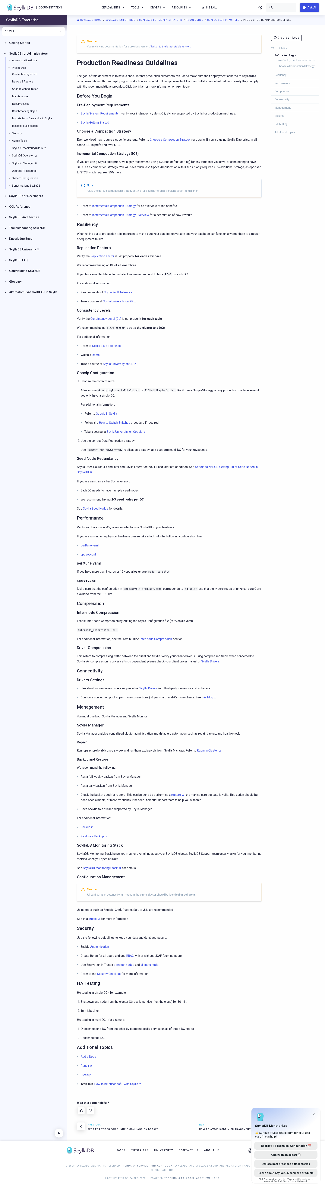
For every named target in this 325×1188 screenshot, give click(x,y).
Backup (85, 827)
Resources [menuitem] (179, 7)
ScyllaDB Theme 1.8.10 (203, 1178)
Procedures (195, 20)
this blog (207, 697)
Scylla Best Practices (223, 20)
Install (211, 7)
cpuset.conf (88, 554)
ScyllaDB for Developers (26, 196)
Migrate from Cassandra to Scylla (32, 118)
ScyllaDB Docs (91, 20)
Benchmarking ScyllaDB (26, 185)
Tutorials (140, 1150)
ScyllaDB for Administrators (161, 20)
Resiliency (280, 74)
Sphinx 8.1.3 (176, 1178)
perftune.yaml (90, 545)
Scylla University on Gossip (125, 431)
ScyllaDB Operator (23, 155)
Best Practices (20, 103)
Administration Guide (24, 60)
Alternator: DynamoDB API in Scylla (33, 292)
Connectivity (282, 99)
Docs (121, 1150)
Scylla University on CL (118, 364)
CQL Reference (19, 206)
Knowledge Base (20, 238)
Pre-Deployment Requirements (296, 60)
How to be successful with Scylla (116, 1084)
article (93, 919)
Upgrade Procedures (24, 170)
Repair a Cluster (207, 750)
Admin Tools (19, 140)
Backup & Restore (22, 81)
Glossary (15, 281)
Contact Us (189, 1150)
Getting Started (19, 43)
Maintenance (20, 96)
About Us (212, 1150)
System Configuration (25, 178)
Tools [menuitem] (135, 7)
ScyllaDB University (22, 249)
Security (279, 115)
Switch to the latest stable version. (170, 46)
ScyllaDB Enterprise (121, 20)
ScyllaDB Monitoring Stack (100, 868)
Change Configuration (25, 88)
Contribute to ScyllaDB (24, 271)
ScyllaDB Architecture (24, 217)
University (163, 1150)
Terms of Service (135, 1165)
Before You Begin (285, 55)
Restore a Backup (92, 836)
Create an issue (288, 37)
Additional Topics (285, 132)
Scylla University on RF (118, 301)
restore (176, 795)
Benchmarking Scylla (24, 111)
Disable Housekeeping (25, 125)
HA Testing (281, 124)
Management (283, 107)
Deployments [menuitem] (111, 7)
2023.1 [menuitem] (9, 31)
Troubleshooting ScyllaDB (27, 228)
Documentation (50, 7)
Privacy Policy (161, 1165)
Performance (283, 83)
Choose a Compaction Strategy (296, 66)
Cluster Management (24, 74)
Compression (282, 91)
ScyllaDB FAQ (18, 260)
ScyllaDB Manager (23, 163)
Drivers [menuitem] (155, 7)
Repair (85, 1065)
